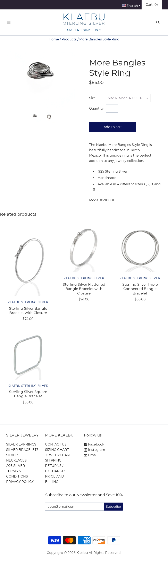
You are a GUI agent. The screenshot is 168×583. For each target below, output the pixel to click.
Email (92, 455)
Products (69, 39)
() (152, 5)
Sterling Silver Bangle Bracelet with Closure (28, 310)
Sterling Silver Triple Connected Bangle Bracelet (140, 288)
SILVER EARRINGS (21, 444)
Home (54, 39)
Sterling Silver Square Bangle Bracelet (28, 393)
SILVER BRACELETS (22, 450)
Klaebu (82, 553)
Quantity (96, 108)
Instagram (96, 450)
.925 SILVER (15, 466)
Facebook (95, 444)
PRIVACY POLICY (20, 482)
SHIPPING (53, 460)
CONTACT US (56, 444)
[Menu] (8, 22)
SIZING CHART (57, 450)
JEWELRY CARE (58, 455)
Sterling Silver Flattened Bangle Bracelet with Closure (84, 288)
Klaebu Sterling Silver (28, 302)
